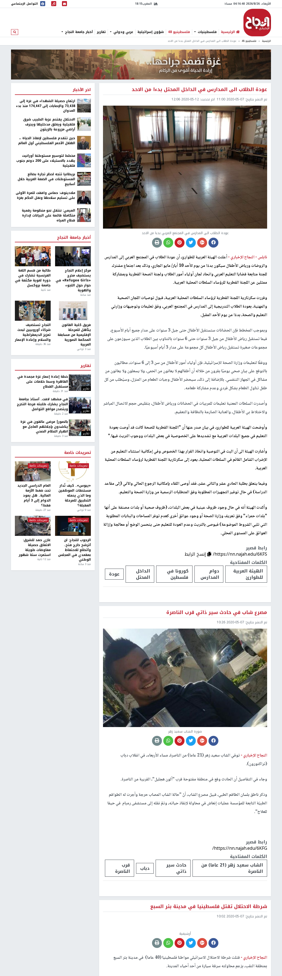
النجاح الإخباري (257, 22)
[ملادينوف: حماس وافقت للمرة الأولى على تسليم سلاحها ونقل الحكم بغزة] (84, 197)
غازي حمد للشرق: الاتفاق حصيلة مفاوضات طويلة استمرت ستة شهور (35, 547)
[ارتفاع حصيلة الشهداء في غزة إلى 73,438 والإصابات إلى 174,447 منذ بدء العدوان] (84, 105)
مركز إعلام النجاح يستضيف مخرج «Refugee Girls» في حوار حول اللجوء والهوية (73, 280)
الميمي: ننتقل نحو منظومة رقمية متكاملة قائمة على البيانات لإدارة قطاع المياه (48, 215)
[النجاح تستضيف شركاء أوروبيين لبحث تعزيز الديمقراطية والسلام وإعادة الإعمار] (33, 311)
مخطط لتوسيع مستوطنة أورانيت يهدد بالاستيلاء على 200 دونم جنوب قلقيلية (45, 160)
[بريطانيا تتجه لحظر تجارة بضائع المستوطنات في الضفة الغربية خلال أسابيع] (84, 179)
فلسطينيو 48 (179, 32)
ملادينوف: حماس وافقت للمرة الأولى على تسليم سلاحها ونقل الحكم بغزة (45, 196)
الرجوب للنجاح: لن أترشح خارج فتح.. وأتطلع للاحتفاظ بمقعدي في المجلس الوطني (74, 550)
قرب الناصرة (122, 868)
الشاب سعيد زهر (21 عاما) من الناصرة (232, 868)
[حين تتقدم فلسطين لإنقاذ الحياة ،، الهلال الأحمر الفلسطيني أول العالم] (84, 142)
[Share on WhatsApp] (168, 243)
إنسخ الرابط (196, 554)
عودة (114, 574)
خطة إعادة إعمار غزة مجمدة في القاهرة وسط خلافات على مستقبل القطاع (42, 381)
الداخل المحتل (143, 574)
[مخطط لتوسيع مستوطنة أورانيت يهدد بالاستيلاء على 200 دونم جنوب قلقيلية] (84, 160)
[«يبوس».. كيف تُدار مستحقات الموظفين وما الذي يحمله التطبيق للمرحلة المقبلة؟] (73, 471)
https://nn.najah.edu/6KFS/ (240, 554)
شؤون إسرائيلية (150, 32)
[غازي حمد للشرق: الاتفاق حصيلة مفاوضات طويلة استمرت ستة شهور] (33, 526)
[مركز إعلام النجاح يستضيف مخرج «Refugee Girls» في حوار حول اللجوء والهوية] (73, 256)
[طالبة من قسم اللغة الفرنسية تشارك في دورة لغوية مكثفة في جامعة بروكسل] (33, 256)
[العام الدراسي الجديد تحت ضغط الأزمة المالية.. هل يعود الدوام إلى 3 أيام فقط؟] (33, 471)
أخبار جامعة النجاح (78, 32)
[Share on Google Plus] (202, 243)
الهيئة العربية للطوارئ (248, 574)
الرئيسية (266, 41)
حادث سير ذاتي (176, 868)
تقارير (101, 32)
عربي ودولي (122, 32)
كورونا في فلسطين (177, 574)
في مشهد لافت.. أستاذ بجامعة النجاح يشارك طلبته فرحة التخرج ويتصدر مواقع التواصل (42, 404)
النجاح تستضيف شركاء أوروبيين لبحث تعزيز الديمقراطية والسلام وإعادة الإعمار (33, 332)
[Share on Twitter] (191, 243)
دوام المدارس (209, 574)
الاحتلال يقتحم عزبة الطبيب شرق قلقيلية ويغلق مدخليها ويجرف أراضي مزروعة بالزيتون (49, 124)
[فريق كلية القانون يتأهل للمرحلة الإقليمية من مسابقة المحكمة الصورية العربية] (73, 311)
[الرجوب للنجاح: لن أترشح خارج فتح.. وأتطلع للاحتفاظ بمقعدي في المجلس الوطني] (73, 526)
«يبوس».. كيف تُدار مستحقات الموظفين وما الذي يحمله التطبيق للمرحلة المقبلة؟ (74, 495)
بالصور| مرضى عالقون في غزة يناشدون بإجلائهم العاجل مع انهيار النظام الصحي (44, 427)
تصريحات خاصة (77, 453)
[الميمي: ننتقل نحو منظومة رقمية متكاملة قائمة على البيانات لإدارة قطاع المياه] (84, 215)
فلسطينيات (207, 32)
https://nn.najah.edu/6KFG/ (239, 848)
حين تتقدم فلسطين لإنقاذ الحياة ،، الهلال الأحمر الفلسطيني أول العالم (46, 141)
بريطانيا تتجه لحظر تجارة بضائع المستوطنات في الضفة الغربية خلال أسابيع (46, 179)
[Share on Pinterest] (180, 243)
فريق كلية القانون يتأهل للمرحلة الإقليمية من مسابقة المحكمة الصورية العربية (74, 335)
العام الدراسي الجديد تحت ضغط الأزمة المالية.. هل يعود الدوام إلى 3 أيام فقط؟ (34, 495)
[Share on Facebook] (213, 243)
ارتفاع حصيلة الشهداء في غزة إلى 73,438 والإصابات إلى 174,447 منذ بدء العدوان (45, 106)
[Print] (157, 243)
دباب (145, 868)
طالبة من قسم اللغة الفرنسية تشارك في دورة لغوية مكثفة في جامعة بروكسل (33, 278)
